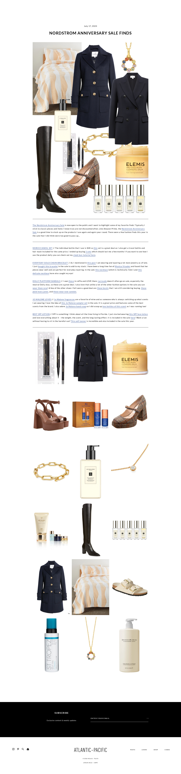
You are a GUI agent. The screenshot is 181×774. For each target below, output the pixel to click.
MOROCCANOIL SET (42, 248)
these (71, 281)
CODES (167, 749)
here (133, 318)
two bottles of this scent (114, 306)
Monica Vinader (122, 266)
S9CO (90, 762)
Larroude (102, 281)
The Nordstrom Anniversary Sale (48, 225)
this (96, 248)
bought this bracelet (48, 266)
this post (91, 263)
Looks (144, 749)
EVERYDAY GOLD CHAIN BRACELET (50, 263)
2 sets (88, 251)
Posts (132, 749)
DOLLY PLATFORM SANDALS (46, 281)
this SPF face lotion (138, 314)
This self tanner (78, 321)
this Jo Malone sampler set (74, 303)
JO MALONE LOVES (42, 299)
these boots (103, 288)
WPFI (96, 762)
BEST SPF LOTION (41, 314)
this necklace (101, 270)
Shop (156, 749)
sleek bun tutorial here (84, 255)
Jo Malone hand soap (76, 306)
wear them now (40, 288)
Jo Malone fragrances (64, 299)
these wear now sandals (64, 292)
